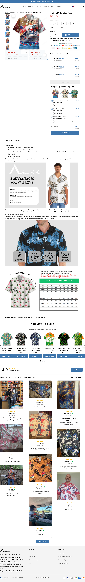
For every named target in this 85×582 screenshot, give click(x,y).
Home (6, 12)
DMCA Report (19, 577)
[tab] (40, 360)
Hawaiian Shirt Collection (17, 12)
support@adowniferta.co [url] (12, 554)
